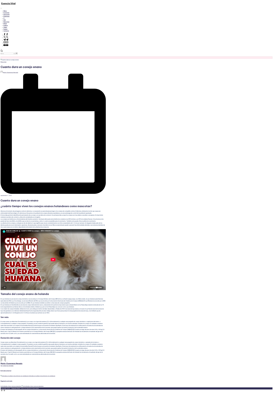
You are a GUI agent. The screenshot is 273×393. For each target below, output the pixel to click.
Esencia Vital (8, 3)
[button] (14, 53)
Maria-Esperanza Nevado (11, 363)
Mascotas (3, 62)
